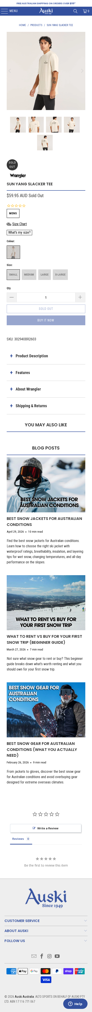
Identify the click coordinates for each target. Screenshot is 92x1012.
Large (44, 274)
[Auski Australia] (46, 11)
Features (23, 372)
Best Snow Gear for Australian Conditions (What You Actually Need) (42, 749)
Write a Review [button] (48, 828)
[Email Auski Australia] (34, 957)
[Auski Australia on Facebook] (42, 957)
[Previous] (10, 71)
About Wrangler (28, 389)
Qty (9, 288)
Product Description (32, 356)
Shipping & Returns (31, 405)
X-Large (60, 274)
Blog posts (46, 448)
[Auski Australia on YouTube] (57, 957)
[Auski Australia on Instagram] (49, 957)
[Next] (82, 71)
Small (13, 274)
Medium (29, 274)
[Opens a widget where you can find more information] (75, 1004)
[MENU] (2, 11)
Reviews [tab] (18, 839)
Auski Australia (24, 996)
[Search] (75, 11)
